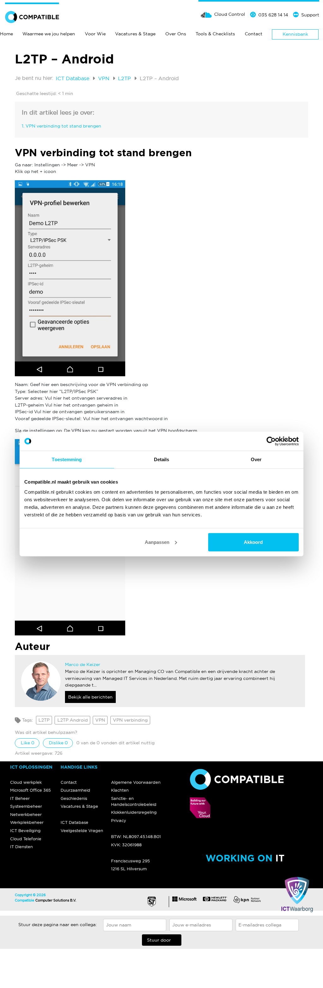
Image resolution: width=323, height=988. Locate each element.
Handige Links (79, 767)
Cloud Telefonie (25, 838)
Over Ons (175, 34)
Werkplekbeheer (27, 822)
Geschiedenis (74, 798)
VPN (104, 78)
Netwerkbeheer (26, 814)
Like (27, 743)
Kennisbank (295, 34)
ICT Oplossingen (31, 767)
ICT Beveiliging (25, 830)
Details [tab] (161, 459)
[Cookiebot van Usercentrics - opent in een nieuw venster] (271, 441)
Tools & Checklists (215, 34)
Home (6, 34)
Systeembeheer (26, 806)
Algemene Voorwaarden (136, 782)
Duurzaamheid (75, 790)
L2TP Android (72, 720)
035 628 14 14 (273, 15)
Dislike (58, 743)
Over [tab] (256, 459)
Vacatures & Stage (135, 34)
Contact (253, 34)
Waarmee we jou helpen (48, 34)
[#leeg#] (136, 767)
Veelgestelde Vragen (82, 830)
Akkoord (253, 542)
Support (310, 15)
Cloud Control (229, 14)
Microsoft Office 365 (30, 790)
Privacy (118, 820)
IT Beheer (20, 798)
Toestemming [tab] (67, 459)
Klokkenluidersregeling (134, 812)
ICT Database (73, 78)
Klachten (120, 790)
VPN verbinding (130, 720)
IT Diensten (21, 846)
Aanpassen (157, 542)
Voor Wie (95, 34)
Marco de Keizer (82, 664)
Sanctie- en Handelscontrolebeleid (133, 801)
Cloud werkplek (26, 782)
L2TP (125, 78)
